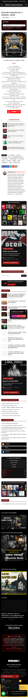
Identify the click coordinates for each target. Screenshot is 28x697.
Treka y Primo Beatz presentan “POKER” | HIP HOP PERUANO (17, 307)
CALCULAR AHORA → (11, 284)
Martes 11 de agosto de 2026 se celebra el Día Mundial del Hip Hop (17, 333)
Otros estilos (14, 466)
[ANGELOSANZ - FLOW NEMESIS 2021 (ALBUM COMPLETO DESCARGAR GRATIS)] (18, 487)
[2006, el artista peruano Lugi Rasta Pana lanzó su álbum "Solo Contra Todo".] (13, 493)
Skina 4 (10, 162)
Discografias (4, 157)
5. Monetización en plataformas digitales (9, 411)
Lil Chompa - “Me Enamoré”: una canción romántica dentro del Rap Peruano (16, 353)
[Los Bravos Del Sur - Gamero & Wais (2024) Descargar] (7, 493)
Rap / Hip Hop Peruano (14, 460)
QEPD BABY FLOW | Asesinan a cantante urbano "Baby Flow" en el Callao (16, 339)
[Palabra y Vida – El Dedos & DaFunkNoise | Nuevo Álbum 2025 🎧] (18, 217)
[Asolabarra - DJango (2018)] (18, 212)
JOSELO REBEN (13, 158)
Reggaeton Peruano (14, 462)
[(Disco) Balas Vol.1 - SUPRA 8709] (7, 217)
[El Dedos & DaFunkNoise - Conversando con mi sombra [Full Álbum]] (16, 207)
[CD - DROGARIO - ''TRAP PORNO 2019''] (6, 487)
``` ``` (10, 248)
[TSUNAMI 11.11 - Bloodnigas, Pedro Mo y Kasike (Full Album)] (2, 217)
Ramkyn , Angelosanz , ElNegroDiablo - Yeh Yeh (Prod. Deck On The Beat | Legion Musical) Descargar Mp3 (17, 295)
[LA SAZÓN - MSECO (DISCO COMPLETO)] (11, 207)
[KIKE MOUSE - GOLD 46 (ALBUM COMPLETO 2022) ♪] (24, 487)
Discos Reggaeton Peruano (17, 157)
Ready (19, 160)
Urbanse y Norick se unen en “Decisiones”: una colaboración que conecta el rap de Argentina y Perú (16, 327)
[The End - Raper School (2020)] (17, 222)
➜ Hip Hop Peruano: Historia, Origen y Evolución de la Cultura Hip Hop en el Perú (13, 438)
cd (4, 9)
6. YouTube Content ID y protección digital (9, 413)
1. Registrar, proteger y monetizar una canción (10, 403)
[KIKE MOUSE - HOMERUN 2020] (12, 487)
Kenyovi (3, 160)
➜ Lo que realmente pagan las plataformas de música (11, 425)
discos (9, 157)
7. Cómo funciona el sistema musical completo (10, 415)
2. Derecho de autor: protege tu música (9, 405)
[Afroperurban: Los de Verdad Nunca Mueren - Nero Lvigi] (3, 212)
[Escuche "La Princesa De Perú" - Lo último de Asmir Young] (19, 493)
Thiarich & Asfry (16, 162)
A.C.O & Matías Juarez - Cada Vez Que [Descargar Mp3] (16, 301)
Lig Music (14, 160)
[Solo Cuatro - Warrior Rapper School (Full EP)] (13, 217)
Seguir (18, 316)
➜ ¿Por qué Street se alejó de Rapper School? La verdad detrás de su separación (14, 435)
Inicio (2, 9)
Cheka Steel (12, 155)
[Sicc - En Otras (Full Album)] (24, 212)
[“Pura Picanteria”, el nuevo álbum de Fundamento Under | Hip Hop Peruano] (13, 212)
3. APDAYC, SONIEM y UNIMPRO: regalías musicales (12, 407)
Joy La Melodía (21, 158)
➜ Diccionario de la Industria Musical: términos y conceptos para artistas (13, 431)
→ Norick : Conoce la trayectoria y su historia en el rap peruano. (14, 503)
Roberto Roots (5, 162)
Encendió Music (5, 158)
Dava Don (18, 155)
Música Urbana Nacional (14, 5)
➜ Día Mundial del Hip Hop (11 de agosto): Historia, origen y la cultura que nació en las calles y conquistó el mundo (13, 428)
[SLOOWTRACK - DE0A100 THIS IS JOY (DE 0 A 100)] (22, 222)
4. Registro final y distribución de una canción (10, 409)
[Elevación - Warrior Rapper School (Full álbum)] (6, 207)
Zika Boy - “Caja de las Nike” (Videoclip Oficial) (17, 320)
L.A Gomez (9, 160)
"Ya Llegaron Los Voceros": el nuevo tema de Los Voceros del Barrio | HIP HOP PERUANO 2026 (16, 346)
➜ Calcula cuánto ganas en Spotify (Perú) (9, 423)
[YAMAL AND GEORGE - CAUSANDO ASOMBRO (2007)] (25, 493)
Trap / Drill (14, 464)
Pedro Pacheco (20, 172)
